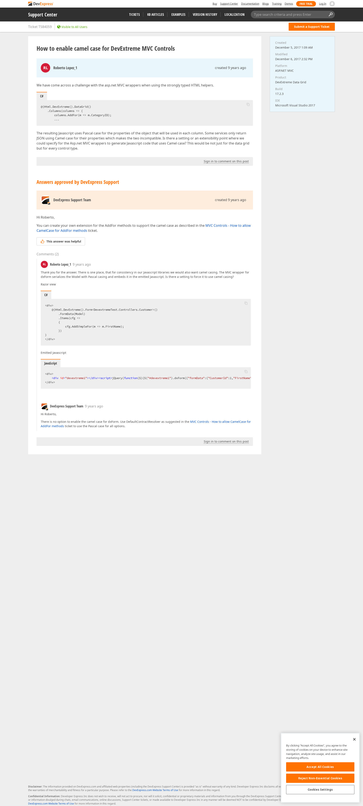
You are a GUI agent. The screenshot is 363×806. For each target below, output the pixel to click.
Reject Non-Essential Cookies (320, 778)
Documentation (250, 3)
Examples (178, 14)
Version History (205, 14)
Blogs (265, 3)
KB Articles (155, 14)
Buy (215, 3)
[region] (320, 768)
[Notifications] (332, 4)
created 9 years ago (230, 67)
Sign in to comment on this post (226, 161)
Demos (289, 3)
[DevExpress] (41, 4)
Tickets (134, 14)
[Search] (330, 14)
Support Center (229, 3)
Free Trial (306, 4)
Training (276, 3)
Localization (235, 14)
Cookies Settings (320, 789)
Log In (322, 3)
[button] (248, 104)
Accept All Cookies (320, 767)
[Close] (354, 739)
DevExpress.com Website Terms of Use (155, 790)
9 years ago (82, 264)
